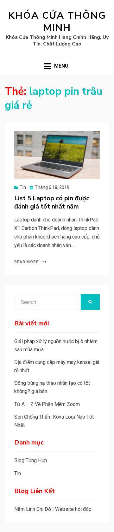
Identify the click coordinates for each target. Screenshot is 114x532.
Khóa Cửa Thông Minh (57, 21)
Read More (26, 262)
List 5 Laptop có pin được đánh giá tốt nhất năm (51, 202)
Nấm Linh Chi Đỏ (32, 509)
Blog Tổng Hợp (30, 460)
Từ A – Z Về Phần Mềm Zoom (47, 404)
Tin (23, 187)
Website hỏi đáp (73, 509)
